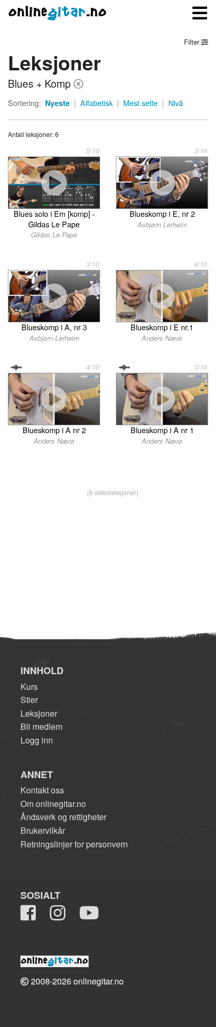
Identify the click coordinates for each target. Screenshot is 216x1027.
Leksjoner (38, 713)
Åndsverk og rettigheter (63, 817)
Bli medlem (41, 726)
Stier (29, 700)
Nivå (175, 103)
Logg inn (36, 740)
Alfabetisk (96, 103)
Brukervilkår (42, 830)
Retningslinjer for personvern (74, 844)
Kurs (29, 686)
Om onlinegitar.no (53, 804)
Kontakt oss (42, 790)
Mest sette (140, 103)
